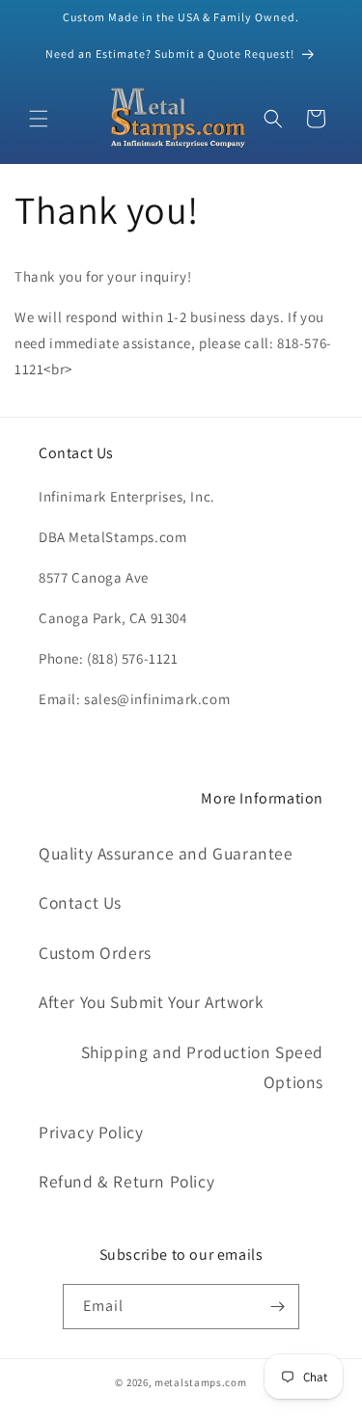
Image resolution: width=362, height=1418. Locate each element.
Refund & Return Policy (126, 1181)
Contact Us (80, 902)
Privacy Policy (91, 1132)
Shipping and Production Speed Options (202, 1067)
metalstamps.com (200, 1382)
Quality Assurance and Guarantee (166, 853)
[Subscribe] (277, 1306)
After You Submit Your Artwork (151, 1002)
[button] (38, 118)
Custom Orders (95, 952)
